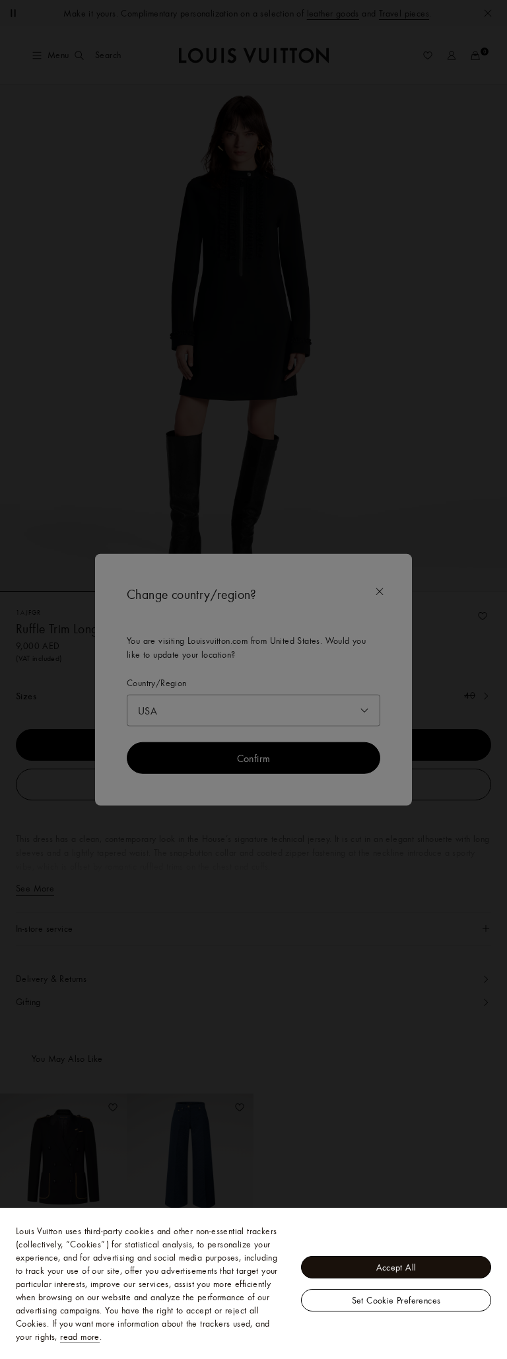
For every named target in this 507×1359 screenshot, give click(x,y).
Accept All (396, 1267)
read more (80, 1336)
